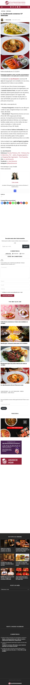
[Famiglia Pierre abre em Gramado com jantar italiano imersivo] (7, 557)
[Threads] (18, 203)
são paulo (11, 392)
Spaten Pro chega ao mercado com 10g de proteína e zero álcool (6, 550)
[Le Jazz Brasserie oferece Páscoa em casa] (15, 375)
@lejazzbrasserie (12, 163)
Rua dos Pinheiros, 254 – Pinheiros (17, 153)
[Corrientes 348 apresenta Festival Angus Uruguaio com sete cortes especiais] (22, 543)
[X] (5, 203)
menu (22, 391)
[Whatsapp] (13, 203)
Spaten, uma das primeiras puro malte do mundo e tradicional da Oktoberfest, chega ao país (13, 639)
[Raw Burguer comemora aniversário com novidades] (15, 334)
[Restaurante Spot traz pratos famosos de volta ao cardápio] (15, 354)
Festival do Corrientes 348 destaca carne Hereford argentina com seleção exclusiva (14, 645)
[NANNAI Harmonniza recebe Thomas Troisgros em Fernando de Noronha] (7, 571)
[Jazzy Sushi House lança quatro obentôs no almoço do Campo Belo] (22, 571)
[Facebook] (2, 203)
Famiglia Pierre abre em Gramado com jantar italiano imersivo (7, 564)
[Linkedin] (7, 203)
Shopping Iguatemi (22, 155)
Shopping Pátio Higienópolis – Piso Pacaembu (15, 157)
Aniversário (4, 391)
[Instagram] (15, 191)
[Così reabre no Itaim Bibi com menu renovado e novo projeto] (22, 557)
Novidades (4, 392)
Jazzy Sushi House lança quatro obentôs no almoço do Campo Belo (22, 578)
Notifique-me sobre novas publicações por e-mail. (12, 292)
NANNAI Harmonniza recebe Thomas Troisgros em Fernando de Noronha (7, 578)
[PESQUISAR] (28, 7)
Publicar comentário (7, 295)
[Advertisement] (15, 219)
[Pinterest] (10, 203)
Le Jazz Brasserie (9, 159)
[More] (26, 203)
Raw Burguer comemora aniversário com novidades (14, 343)
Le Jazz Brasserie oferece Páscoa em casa (12, 385)
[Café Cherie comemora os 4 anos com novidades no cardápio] (15, 312)
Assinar (26, 246)
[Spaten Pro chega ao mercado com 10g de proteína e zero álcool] (7, 543)
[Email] (15, 203)
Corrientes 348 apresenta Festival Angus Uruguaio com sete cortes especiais (22, 550)
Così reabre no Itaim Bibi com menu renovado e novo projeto (22, 564)
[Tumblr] (24, 203)
